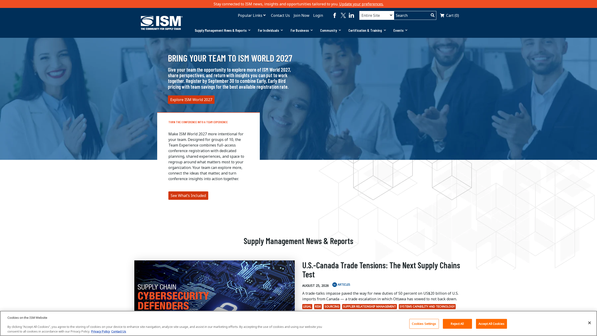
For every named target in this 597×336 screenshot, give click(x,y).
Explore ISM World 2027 (191, 99)
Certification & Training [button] (365, 30)
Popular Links (250, 15)
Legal (307, 306)
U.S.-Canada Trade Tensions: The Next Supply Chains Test (381, 269)
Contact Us (280, 15)
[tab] (222, 30)
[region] (298, 323)
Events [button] (398, 30)
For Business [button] (300, 30)
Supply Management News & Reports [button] (220, 30)
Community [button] (328, 30)
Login (318, 15)
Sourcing (332, 306)
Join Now (301, 15)
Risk (318, 306)
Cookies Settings (424, 324)
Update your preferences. (361, 4)
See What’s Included (188, 195)
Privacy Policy (100, 331)
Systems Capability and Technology (427, 306)
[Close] (589, 323)
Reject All (457, 324)
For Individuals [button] (268, 30)
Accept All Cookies (491, 324)
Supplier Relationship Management (369, 306)
